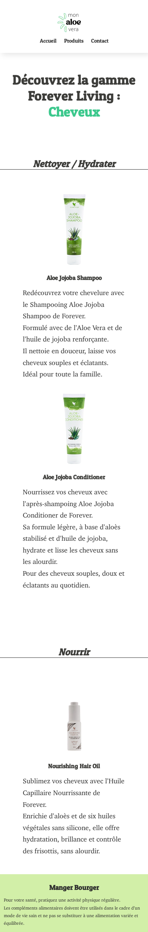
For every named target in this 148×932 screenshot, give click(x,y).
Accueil (48, 40)
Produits (73, 40)
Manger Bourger (74, 887)
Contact (100, 40)
